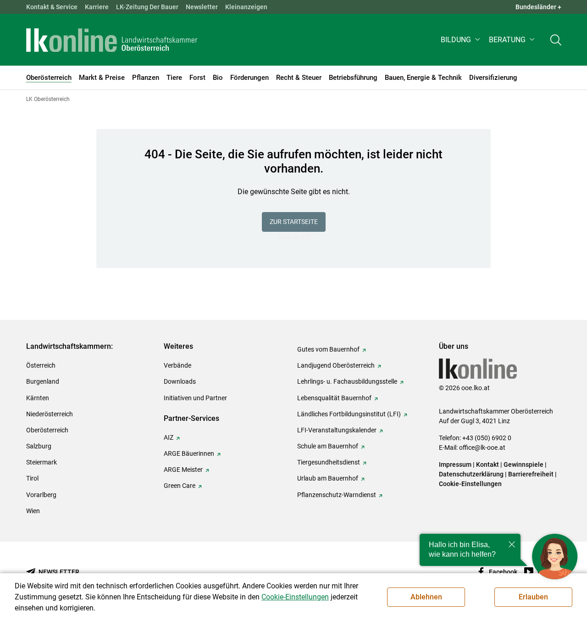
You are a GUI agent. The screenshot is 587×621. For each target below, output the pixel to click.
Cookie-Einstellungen (470, 483)
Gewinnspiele (523, 464)
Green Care (179, 485)
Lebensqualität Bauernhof (334, 398)
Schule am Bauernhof (327, 446)
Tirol (32, 478)
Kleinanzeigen (246, 7)
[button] (461, 39)
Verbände (177, 365)
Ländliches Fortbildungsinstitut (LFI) (349, 414)
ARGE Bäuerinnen (189, 453)
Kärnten (37, 398)
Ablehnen (426, 597)
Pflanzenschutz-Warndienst (336, 494)
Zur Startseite (294, 221)
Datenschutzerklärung (471, 474)
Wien (33, 511)
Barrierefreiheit (531, 474)
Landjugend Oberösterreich (336, 365)
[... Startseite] (112, 40)
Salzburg (38, 446)
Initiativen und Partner (195, 398)
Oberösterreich (47, 430)
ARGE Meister (183, 469)
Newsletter (202, 7)
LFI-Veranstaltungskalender (337, 430)
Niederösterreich (49, 414)
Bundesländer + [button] (538, 7)
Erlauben (533, 597)
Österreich (40, 365)
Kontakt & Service (52, 7)
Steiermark (41, 462)
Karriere (97, 7)
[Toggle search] (555, 39)
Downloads (180, 381)
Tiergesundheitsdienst (328, 462)
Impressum (455, 464)
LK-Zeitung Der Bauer (147, 7)
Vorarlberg (41, 494)
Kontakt (487, 464)
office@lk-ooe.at (482, 447)
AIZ (168, 437)
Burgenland (42, 381)
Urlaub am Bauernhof (327, 478)
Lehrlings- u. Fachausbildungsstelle (347, 381)
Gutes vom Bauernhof (328, 349)
